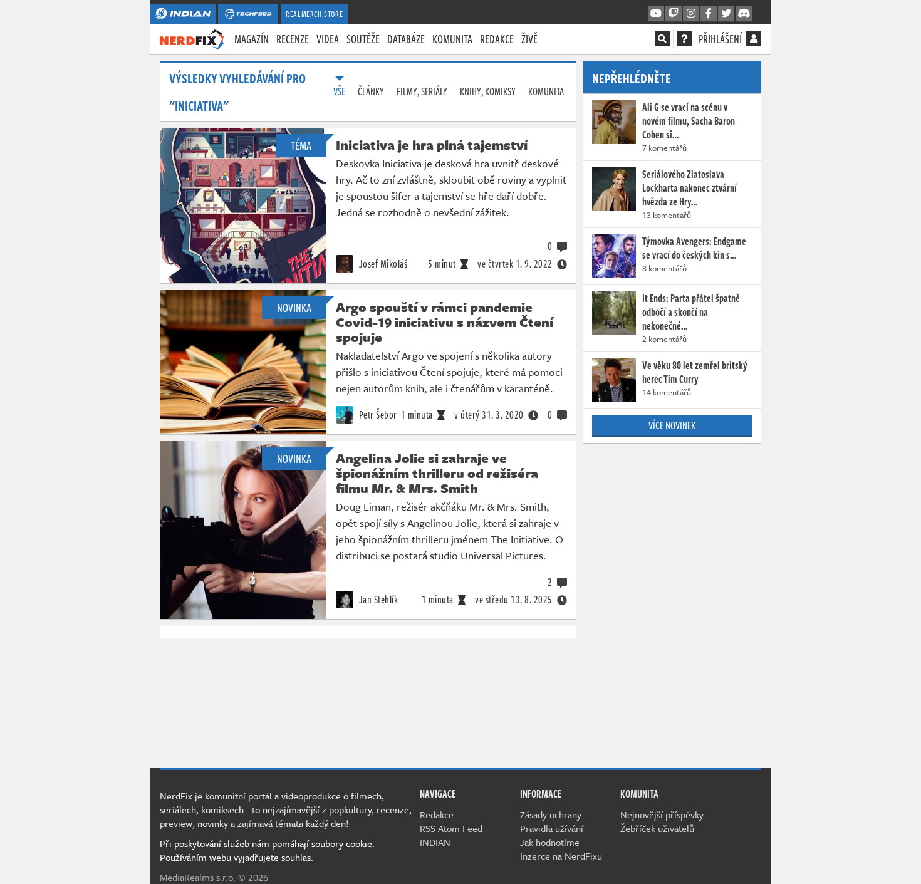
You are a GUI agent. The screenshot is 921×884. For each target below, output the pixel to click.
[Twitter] (726, 14)
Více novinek (671, 425)
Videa (327, 39)
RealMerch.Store (314, 13)
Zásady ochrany (550, 814)
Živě (529, 39)
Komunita (452, 39)
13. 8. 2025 (514, 599)
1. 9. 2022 (515, 263)
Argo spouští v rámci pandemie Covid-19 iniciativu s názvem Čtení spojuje (444, 322)
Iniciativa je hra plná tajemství (432, 144)
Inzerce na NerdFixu (561, 856)
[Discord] (744, 14)
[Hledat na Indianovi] (662, 39)
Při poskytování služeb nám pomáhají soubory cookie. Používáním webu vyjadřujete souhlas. (267, 850)
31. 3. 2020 (489, 414)
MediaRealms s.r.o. (198, 877)
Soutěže (363, 39)
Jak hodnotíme (550, 842)
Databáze (406, 39)
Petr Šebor (376, 414)
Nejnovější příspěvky (662, 814)
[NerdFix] (192, 38)
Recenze (292, 39)
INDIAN (435, 842)
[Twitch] (673, 14)
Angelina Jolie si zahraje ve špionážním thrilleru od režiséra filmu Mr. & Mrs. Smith (437, 473)
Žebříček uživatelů (657, 828)
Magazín (251, 39)
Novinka (294, 307)
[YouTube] (656, 14)
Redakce (497, 39)
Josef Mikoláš (381, 263)
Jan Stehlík (377, 599)
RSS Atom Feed (451, 828)
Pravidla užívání (551, 828)
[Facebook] (708, 14)
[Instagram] (691, 14)
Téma (301, 145)
